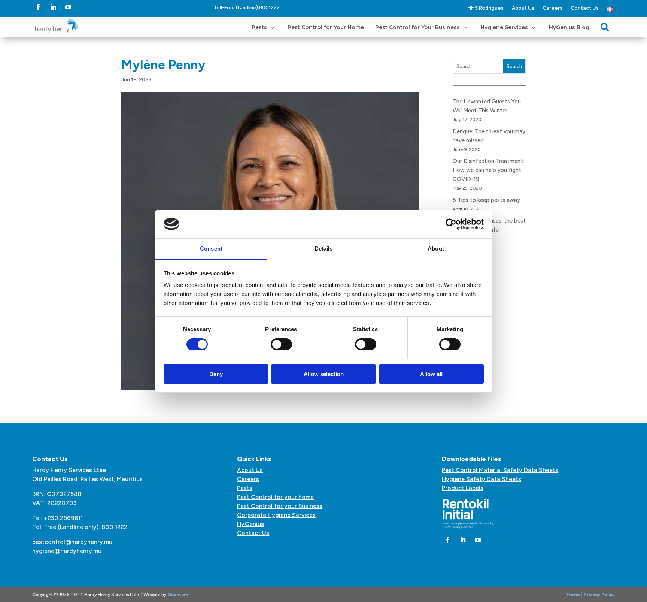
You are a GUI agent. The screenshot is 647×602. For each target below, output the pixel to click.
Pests (244, 487)
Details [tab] (324, 248)
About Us (523, 8)
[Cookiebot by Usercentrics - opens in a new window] (451, 224)
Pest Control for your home (275, 496)
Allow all (431, 374)
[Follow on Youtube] (68, 7)
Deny (216, 374)
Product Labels (462, 487)
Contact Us (585, 8)
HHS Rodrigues (485, 8)
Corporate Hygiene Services (276, 514)
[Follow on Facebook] (38, 7)
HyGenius (250, 523)
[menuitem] (264, 27)
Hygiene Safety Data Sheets (481, 478)
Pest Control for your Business (279, 505)
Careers (552, 8)
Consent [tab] (211, 248)
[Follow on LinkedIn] (53, 7)
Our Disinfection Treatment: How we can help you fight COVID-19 (488, 170)
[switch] (281, 344)
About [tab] (436, 248)
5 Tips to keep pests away (486, 200)
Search (514, 66)
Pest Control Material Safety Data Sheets (500, 470)
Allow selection (324, 374)
